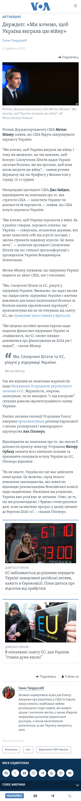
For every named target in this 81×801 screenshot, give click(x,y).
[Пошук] (70, 796)
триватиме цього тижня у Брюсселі (42, 316)
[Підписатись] (70, 773)
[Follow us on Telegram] (42, 773)
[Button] (68, 57)
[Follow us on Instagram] (33, 773)
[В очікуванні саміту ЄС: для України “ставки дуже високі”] (40, 622)
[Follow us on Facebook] (6, 773)
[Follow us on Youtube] (24, 773)
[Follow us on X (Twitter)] (15, 773)
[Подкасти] (60, 773)
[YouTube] (35, 796)
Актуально (11, 17)
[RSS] (51, 773)
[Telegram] (52, 796)
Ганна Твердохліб (14, 40)
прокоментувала (31, 421)
